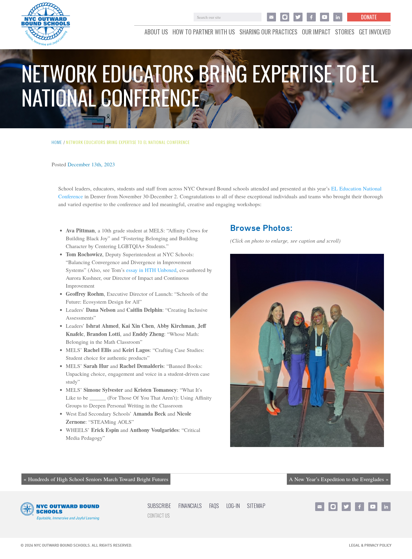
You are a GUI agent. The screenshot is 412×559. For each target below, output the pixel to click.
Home (57, 142)
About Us (156, 32)
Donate (369, 17)
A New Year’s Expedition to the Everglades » (338, 479)
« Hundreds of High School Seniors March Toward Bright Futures (96, 479)
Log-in (233, 505)
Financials (190, 505)
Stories (344, 32)
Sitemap (256, 505)
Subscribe (159, 505)
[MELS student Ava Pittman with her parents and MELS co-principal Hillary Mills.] (307, 446)
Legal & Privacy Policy (370, 545)
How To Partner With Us (204, 32)
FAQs (214, 505)
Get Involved (375, 32)
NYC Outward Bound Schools (62, 545)
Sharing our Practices (268, 32)
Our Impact (316, 32)
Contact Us (158, 515)
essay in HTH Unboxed (151, 269)
